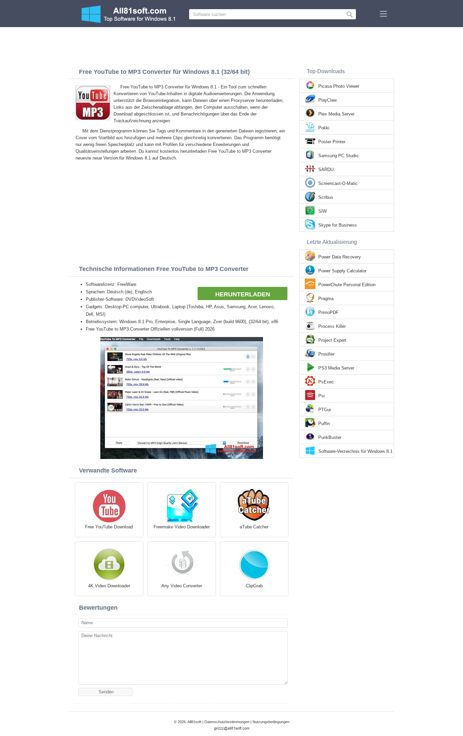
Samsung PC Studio (338, 155)
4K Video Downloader (109, 585)
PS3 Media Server (336, 368)
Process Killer (332, 326)
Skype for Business (337, 225)
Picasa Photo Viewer (338, 86)
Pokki (323, 127)
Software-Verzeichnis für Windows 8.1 (355, 451)
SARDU (326, 169)
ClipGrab (254, 585)
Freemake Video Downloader (182, 526)
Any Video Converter (181, 585)
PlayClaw (327, 100)
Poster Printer (331, 141)
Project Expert (332, 340)
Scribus (325, 197)
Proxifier (326, 354)
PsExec (326, 381)
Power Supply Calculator (342, 270)
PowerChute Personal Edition (347, 284)
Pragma (326, 298)
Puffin (324, 423)
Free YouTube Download (109, 526)
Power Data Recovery (339, 256)
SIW (322, 211)
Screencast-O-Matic (338, 183)
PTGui (324, 409)
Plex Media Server (336, 114)
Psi (321, 395)
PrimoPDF (328, 312)
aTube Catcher (254, 526)
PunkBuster (329, 437)
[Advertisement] (231, 45)
